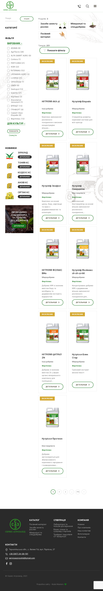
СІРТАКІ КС (23, 192)
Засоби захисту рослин (36, 528)
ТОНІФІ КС (23, 162)
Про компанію (84, 527)
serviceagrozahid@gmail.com (22, 558)
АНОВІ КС (23, 182)
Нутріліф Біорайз (81, 101)
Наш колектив (84, 531)
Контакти (82, 537)
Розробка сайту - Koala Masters (50, 584)
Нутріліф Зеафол (51, 186)
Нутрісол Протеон (52, 438)
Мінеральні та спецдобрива (35, 533)
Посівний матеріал (37, 524)
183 (77, 492)
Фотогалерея (83, 534)
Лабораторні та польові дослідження (63, 525)
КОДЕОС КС (24, 172)
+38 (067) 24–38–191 (18, 554)
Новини (81, 524)
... (71, 492)
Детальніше (25, 157)
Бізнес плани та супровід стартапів (62, 530)
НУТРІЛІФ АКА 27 (51, 101)
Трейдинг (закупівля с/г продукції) (63, 535)
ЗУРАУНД (23, 152)
